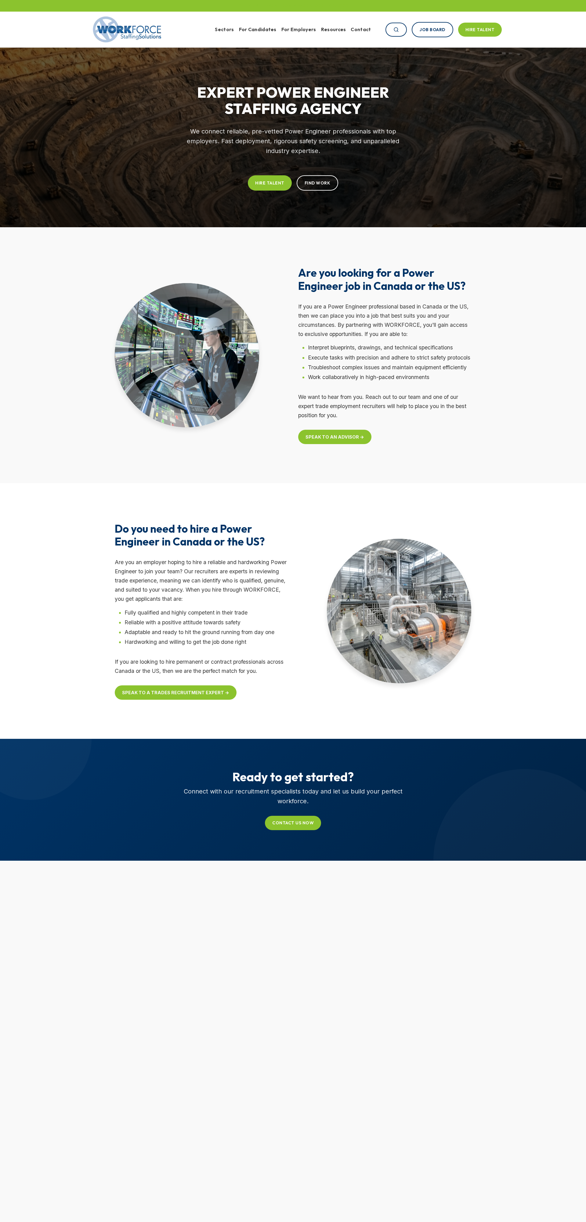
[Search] (396, 30)
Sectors (224, 29)
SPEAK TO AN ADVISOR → (335, 437)
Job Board (432, 29)
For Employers (298, 29)
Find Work (318, 183)
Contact (361, 29)
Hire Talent (480, 29)
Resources (333, 29)
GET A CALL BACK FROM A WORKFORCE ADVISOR (293, 5)
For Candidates (258, 29)
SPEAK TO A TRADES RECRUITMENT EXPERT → (175, 692)
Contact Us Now (293, 823)
